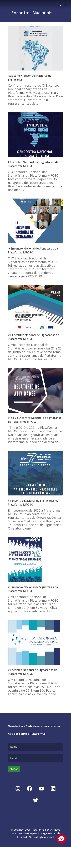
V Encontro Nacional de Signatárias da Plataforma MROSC (32, 672)
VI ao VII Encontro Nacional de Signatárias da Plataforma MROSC (35, 420)
